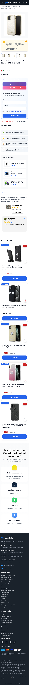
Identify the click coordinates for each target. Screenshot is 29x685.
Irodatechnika (4, 594)
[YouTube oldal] (14, 642)
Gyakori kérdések (5, 629)
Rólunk (2, 614)
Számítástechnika (5, 592)
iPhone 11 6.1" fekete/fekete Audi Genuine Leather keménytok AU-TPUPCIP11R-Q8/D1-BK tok (14, 426)
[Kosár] (26, 2)
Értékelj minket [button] (17, 212)
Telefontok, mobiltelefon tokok (13, 6)
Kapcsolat (3, 624)
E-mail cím (5, 105)
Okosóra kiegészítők (6, 581)
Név (3, 99)
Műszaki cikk (4, 596)
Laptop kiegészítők (5, 583)
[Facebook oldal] (2, 642)
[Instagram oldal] (6, 642)
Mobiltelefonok (4, 600)
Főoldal (3, 6)
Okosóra (3, 598)
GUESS (19, 68)
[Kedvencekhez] (25, 261)
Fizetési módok (4, 618)
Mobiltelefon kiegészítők (6, 579)
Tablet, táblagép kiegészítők (7, 590)
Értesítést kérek (14, 115)
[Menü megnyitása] (2, 2)
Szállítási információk (6, 616)
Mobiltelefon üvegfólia (6, 577)
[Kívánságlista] (23, 2)
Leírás (3, 192)
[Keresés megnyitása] (20, 2)
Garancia (3, 631)
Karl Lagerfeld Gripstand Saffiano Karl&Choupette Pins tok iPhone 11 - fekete (12, 267)
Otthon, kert (4, 607)
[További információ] (26, 41)
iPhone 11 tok (12, 8)
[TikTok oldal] (10, 642)
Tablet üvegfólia (5, 588)
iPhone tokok (4, 8)
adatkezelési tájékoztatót (16, 111)
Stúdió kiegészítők (5, 602)
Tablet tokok (4, 586)
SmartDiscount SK (5, 635)
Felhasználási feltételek (6, 622)
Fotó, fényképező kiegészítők (8, 604)
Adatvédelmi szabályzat (6, 620)
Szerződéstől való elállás (7, 633)
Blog (2, 626)
